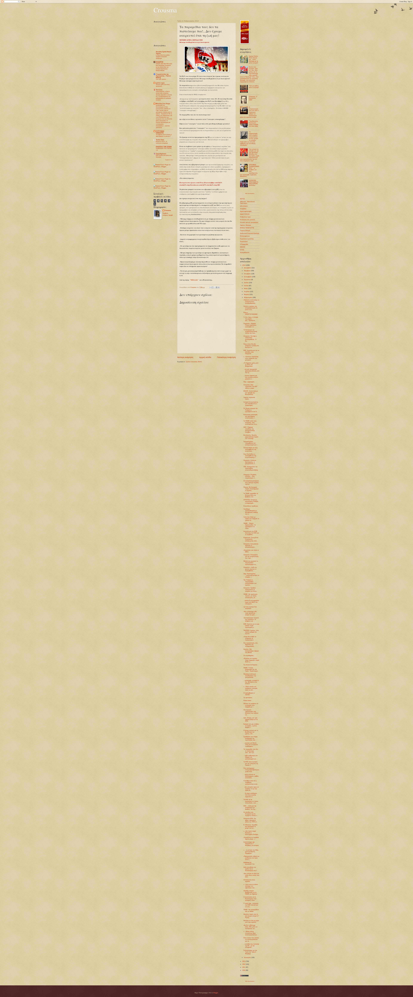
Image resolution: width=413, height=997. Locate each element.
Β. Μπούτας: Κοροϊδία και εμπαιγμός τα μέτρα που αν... (250, 826)
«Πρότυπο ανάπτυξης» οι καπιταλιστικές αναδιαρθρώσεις (251, 301)
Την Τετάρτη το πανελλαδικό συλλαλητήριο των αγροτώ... (250, 582)
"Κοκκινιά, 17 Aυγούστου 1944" (253, 98)
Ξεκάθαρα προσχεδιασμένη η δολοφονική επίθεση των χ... (250, 511)
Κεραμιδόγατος (244, 252)
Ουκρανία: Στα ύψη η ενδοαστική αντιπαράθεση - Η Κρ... (250, 338)
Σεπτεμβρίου (248, 277)
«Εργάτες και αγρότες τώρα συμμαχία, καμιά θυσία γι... (251, 660)
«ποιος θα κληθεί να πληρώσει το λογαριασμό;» (249, 638)
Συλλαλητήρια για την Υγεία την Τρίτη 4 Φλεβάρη (250, 952)
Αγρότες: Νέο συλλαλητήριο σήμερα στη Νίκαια (251, 650)
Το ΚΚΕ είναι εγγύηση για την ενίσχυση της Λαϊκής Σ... (250, 763)
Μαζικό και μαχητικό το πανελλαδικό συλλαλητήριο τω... (250, 562)
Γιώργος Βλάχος (245, 230)
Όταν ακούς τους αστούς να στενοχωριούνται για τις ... (251, 939)
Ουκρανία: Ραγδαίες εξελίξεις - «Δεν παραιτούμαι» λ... (249, 476)
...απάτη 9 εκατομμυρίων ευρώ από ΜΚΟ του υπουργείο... (251, 602)
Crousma (165, 10)
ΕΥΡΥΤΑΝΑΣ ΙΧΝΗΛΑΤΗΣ (160, 132)
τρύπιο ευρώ (160, 83)
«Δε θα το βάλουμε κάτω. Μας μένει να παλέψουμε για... (250, 926)
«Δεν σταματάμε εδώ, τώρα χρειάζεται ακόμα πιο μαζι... (250, 613)
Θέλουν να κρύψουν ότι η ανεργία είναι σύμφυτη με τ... (250, 705)
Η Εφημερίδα (244, 244)
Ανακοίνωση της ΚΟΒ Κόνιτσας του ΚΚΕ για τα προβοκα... (251, 532)
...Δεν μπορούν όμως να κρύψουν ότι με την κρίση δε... (251, 788)
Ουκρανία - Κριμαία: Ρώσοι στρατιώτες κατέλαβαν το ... (249, 325)
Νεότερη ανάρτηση (185, 357)
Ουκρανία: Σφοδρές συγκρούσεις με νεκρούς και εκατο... (250, 589)
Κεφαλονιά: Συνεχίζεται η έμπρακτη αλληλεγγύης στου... (250, 539)
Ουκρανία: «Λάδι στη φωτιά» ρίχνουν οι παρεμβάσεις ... (250, 569)
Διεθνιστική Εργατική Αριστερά (249, 233)
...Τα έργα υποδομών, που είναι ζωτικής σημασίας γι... (250, 795)
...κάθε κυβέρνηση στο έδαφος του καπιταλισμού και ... (250, 757)
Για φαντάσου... (248, 697)
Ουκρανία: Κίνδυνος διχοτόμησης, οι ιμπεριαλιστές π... (249, 462)
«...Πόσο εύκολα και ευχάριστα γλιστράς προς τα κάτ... (250, 688)
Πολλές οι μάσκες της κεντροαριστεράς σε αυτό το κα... (250, 307)
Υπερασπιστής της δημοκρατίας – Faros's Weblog (163, 75)
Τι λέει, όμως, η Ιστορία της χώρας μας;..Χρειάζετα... (250, 318)
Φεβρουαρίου (248, 297)
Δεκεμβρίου (247, 268)
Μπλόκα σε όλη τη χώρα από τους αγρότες (251, 921)
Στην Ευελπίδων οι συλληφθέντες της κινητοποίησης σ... (250, 455)
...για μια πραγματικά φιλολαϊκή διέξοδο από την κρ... (251, 370)
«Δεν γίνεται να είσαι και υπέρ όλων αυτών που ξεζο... (251, 875)
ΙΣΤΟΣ (242, 250)
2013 (244, 961)
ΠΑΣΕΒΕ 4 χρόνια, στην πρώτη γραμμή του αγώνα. (251, 632)
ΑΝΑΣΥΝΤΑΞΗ (244, 214)
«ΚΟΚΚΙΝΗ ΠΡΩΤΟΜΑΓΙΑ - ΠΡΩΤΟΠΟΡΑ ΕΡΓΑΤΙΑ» (254, 183)
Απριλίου (247, 291)
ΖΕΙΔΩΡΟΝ (159, 62)
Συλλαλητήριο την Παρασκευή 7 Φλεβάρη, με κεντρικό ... (251, 844)
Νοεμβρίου (247, 270)
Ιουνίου (246, 285)
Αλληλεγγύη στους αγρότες (249, 880)
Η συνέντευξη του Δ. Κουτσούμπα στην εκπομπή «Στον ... (249, 898)
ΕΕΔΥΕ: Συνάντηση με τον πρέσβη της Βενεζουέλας (250, 392)
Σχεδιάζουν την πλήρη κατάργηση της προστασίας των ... (250, 738)
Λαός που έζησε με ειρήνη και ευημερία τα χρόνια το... (251, 518)
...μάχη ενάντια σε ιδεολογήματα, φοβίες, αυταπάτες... (251, 776)
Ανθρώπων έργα (245, 217)
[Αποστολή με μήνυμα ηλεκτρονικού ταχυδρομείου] (210, 287)
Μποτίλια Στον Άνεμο (163, 103)
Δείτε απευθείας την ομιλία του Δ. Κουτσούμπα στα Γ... (250, 868)
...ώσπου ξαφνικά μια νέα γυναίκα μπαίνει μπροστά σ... (250, 377)
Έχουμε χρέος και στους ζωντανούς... (163, 85)
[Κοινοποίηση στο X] (214, 287)
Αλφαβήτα (243, 209)
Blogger (215, 993)
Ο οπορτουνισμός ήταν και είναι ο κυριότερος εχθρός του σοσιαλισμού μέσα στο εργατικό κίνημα (249, 112)
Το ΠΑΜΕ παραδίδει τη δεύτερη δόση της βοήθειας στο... (250, 495)
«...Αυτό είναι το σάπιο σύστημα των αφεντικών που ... (250, 886)
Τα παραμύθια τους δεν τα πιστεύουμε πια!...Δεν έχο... (250, 750)
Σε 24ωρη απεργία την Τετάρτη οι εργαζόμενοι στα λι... (250, 410)
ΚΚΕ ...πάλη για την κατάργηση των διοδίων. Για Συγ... (250, 807)
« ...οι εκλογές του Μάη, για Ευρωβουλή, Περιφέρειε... (251, 851)
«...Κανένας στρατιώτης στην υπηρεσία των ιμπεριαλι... (250, 358)
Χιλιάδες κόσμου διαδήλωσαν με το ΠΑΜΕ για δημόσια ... (251, 892)
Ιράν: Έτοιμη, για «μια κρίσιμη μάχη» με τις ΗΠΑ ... (250, 719)
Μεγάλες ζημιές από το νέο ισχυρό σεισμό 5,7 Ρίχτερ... (251, 915)
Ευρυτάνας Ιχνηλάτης (247, 239)
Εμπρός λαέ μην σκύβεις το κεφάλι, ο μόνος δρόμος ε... (251, 725)
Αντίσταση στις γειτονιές (247, 220)
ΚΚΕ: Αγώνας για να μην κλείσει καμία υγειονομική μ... (251, 625)
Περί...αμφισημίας (248, 382)
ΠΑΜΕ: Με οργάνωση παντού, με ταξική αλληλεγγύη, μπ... (250, 595)
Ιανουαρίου (247, 957)
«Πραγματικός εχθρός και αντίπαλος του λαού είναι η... (251, 857)
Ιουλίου (246, 282)
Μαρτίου (247, 294)
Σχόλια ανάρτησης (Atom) (194, 361)
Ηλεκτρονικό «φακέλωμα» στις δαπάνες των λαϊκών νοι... (250, 712)
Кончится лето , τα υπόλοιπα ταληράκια (162, 142)
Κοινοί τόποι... (247, 700)
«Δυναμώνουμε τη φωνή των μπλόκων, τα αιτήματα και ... (251, 619)
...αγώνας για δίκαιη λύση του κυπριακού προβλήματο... (250, 744)
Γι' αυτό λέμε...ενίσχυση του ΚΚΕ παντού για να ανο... (250, 905)
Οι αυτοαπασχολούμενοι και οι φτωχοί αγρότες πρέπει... (251, 482)
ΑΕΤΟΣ (242, 199)
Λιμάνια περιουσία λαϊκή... (249, 398)
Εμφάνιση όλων (169, 159)
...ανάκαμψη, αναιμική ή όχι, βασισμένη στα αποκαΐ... (251, 682)
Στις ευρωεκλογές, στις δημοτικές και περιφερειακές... (250, 644)
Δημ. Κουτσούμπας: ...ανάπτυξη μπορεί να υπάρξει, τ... (251, 575)
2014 (244, 265)
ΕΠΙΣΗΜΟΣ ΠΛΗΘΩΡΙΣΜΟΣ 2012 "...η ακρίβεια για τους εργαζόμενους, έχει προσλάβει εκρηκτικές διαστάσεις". (249, 170)
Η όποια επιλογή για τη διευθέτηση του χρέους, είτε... (250, 732)
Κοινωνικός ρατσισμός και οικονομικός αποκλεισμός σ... (250, 416)
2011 (244, 967)
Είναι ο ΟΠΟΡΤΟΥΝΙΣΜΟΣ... (251, 313)
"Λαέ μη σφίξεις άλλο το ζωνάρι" (254, 86)
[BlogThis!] (212, 287)
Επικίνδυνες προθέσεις (250, 506)
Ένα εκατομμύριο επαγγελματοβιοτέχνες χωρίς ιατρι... (251, 769)
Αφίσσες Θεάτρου (245, 225)
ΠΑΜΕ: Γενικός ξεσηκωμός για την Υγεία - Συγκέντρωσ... (251, 669)
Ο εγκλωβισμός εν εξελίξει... (249, 693)
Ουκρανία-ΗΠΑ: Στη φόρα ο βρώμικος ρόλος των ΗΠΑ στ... (250, 820)
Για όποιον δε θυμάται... (250, 665)
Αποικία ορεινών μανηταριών (249, 222)
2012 (244, 964)
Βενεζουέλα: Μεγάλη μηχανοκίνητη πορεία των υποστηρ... (250, 436)
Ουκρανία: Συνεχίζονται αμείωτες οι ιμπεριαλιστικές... (250, 545)
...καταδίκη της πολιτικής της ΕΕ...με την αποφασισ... (251, 945)
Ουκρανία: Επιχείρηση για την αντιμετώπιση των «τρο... (250, 556)
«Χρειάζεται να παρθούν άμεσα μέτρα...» (251, 838)
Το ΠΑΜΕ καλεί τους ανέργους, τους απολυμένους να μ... (250, 422)
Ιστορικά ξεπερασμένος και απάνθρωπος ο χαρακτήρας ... (250, 403)
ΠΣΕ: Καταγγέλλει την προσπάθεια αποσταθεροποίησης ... (250, 469)
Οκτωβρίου (247, 274)
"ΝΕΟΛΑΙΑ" (194, 280)
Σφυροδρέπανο (161, 154)
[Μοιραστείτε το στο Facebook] (217, 287)
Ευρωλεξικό (243, 241)
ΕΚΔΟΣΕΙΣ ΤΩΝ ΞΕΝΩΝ (164, 147)
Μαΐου (246, 288)
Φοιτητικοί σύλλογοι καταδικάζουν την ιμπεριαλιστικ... (249, 675)
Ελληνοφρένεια (245, 236)
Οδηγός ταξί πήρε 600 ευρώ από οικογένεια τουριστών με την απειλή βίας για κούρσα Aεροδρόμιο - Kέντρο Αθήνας (164, 67)
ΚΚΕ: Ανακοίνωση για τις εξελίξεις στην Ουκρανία (251, 352)
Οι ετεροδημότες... (249, 655)
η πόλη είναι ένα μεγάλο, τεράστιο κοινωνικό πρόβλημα (163, 56)
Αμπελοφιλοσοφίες (246, 211)
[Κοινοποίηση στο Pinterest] (219, 287)
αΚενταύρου (244, 206)
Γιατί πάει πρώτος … (162, 79)
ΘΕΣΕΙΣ (242, 247)
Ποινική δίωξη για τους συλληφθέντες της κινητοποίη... (250, 449)
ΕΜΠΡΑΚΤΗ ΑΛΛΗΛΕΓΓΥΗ (248, 863)
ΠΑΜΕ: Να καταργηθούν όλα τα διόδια (251, 910)
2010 (244, 970)
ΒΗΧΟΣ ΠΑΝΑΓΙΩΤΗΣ (247, 228)
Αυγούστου (247, 279)
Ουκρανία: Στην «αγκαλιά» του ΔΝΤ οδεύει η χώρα (250, 386)
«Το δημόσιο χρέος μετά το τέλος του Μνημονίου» (250, 364)
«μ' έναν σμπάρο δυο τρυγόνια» (250, 607)
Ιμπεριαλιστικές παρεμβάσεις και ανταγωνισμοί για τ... (250, 443)
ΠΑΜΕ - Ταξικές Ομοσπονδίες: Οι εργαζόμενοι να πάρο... (249, 526)
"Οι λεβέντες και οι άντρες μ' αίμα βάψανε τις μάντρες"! (164, 135)
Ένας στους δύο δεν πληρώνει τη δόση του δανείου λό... (251, 345)
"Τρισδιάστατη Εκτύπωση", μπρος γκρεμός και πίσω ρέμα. (253, 123)
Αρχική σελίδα (205, 357)
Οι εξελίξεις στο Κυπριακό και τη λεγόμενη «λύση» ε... (250, 813)
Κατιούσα (159, 90)
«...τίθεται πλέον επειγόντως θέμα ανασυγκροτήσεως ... (250, 933)
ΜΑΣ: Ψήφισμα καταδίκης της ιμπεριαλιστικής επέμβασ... (249, 429)
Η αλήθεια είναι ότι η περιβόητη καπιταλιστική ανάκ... (251, 782)
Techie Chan (160, 140)
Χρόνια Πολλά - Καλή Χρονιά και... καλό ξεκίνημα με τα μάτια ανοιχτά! (254, 59)
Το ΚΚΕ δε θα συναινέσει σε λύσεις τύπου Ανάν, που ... (250, 801)
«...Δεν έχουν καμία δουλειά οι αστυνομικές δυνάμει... (251, 832)
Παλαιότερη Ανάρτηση (226, 357)
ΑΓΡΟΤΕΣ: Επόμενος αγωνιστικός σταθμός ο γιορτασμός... (250, 501)
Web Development (249, 193)
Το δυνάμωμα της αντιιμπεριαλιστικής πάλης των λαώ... (250, 331)
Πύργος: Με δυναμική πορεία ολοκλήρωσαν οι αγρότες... (251, 488)
